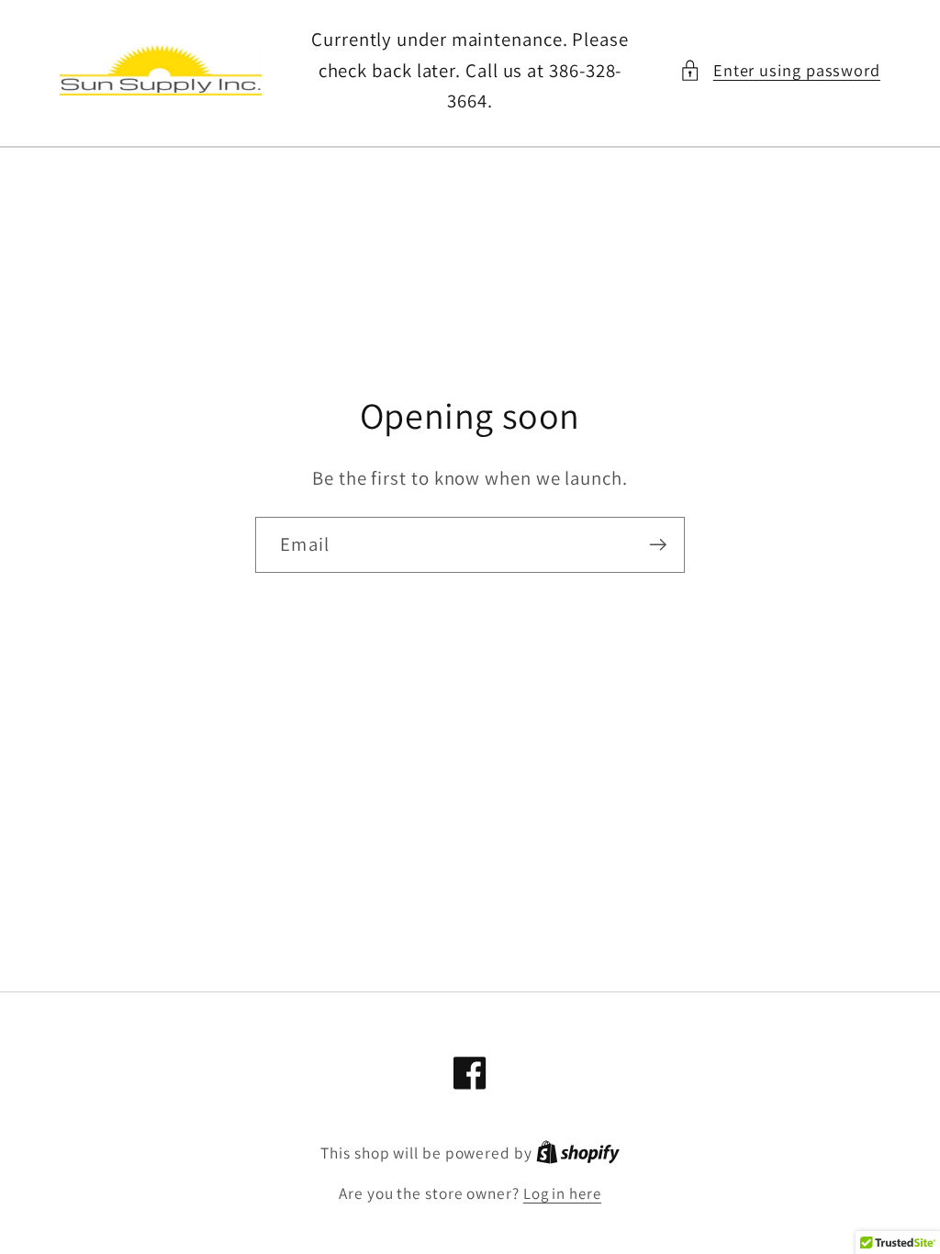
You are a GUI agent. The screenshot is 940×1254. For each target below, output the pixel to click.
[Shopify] (578, 1153)
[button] (779, 70)
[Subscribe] (658, 545)
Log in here (562, 1193)
